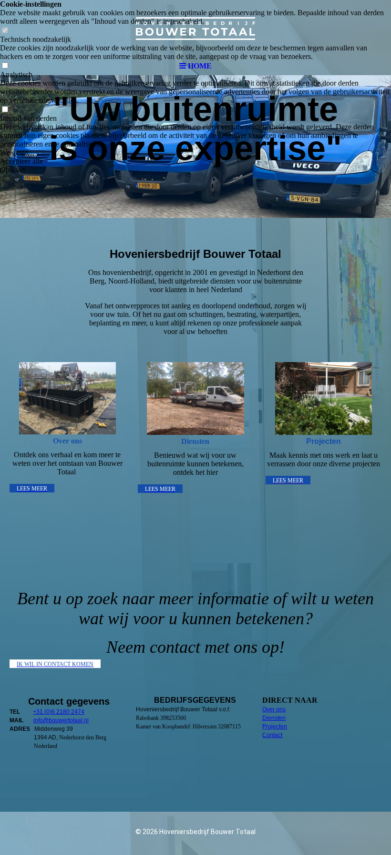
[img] (195, 28)
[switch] (5, 110)
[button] (195, 152)
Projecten (274, 726)
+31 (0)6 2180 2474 (58, 711)
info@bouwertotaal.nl (61, 720)
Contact (272, 735)
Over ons (274, 709)
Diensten (274, 718)
